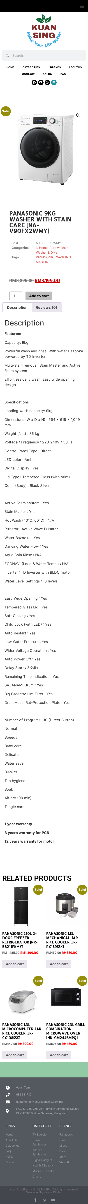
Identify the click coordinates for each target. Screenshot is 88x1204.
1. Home (42, 248)
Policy (47, 74)
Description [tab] (17, 307)
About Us (75, 67)
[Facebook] (34, 82)
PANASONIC (45, 257)
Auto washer (58, 248)
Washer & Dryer (47, 252)
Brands (55, 67)
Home (10, 67)
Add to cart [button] (15, 964)
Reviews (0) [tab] (46, 307)
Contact (28, 74)
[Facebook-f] (35, 1200)
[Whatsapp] (47, 82)
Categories (31, 67)
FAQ (63, 74)
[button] (82, 6)
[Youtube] (41, 82)
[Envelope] (54, 82)
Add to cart (39, 296)
